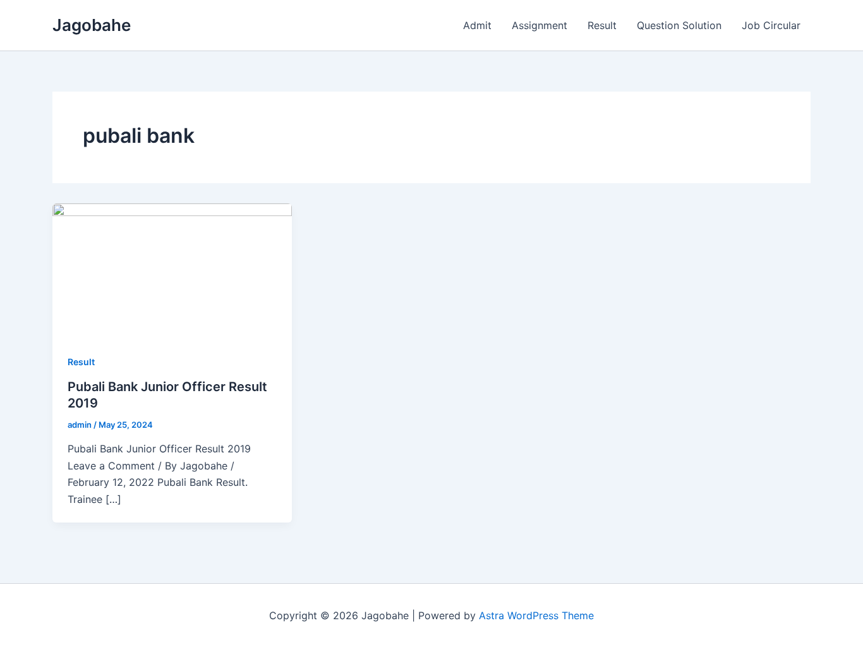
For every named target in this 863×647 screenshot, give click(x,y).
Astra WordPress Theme (536, 615)
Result (602, 25)
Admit (477, 25)
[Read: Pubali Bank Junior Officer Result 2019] (172, 269)
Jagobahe (91, 25)
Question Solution (679, 25)
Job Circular (771, 25)
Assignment (539, 25)
